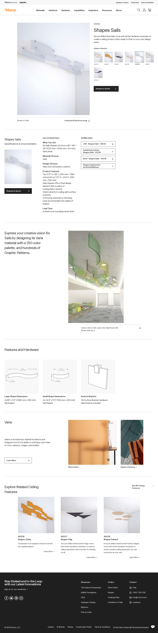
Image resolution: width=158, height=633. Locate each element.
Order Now (135, 2)
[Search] (138, 9)
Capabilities (79, 10)
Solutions (53, 10)
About (119, 10)
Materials (40, 10)
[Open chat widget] (153, 627)
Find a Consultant (147, 2)
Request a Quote (122, 2)
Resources (107, 10)
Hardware (65, 10)
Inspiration (93, 10)
